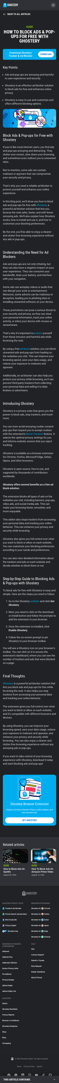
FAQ (32, 949)
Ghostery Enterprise (9, 1026)
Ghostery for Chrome (40, 908)
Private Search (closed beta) (16, 914)
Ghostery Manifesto (9, 1009)
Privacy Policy (29, 1066)
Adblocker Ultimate (9, 963)
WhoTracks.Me (11, 920)
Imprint (39, 1066)
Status (4, 1003)
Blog (4, 1038)
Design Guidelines (38, 972)
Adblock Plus (7, 957)
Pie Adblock (6, 974)
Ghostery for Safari (40, 920)
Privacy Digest (10, 925)
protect (38, 333)
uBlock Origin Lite (9, 991)
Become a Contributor (10, 1021)
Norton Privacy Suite (10, 968)
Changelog (6, 1043)
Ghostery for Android (40, 937)
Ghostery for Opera (40, 925)
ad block (25, 348)
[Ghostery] (10, 5)
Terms (19, 1066)
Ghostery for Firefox (40, 914)
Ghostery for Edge (39, 931)
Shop (4, 1032)
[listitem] (15, 863)
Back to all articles (18, 14)
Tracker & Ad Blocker (13, 908)
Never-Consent (34, 433)
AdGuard (5, 951)
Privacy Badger (8, 980)
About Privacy (36, 978)
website (34, 601)
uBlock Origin (7, 986)
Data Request (36, 966)
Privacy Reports (8, 1015)
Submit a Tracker (37, 960)
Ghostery (42, 205)
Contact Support (37, 955)
